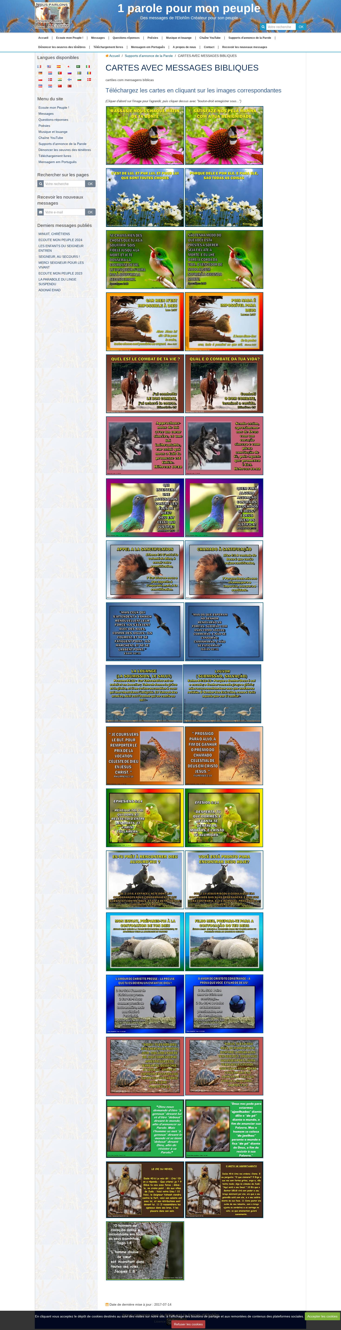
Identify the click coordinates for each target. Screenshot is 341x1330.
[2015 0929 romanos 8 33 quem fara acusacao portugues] (224, 507)
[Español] (60, 66)
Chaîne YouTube (210, 37)
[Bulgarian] (80, 79)
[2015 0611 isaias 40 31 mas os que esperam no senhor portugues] (224, 631)
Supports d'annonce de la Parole (249, 37)
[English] (50, 66)
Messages (98, 37)
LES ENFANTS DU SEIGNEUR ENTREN (61, 248)
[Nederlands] (51, 72)
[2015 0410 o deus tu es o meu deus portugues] (224, 1066)
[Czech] (42, 85)
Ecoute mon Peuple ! (69, 37)
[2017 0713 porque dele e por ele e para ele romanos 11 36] (223, 197)
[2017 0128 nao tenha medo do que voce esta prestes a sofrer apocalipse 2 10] (224, 259)
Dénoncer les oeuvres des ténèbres (62, 47)
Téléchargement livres (108, 47)
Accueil (43, 37)
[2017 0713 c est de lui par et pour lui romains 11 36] (145, 197)
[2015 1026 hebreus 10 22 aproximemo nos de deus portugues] (224, 445)
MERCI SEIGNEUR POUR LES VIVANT (61, 265)
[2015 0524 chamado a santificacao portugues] (224, 569)
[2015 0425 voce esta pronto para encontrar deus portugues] (224, 879)
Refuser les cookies (188, 1324)
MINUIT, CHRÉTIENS (54, 234)
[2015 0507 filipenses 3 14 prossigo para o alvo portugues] (224, 755)
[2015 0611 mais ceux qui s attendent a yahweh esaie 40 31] (145, 631)
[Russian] (71, 72)
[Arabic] (79, 66)
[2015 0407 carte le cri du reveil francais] (145, 1189)
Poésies (153, 37)
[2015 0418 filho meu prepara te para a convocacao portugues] (224, 941)
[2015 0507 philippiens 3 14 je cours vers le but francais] (145, 755)
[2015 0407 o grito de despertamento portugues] (224, 1189)
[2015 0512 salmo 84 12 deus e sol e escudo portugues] (222, 693)
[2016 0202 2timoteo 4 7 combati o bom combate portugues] (224, 383)
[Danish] (90, 79)
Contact (209, 47)
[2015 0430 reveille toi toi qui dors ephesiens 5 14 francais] (145, 817)
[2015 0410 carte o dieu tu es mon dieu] (145, 1066)
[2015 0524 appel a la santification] (145, 569)
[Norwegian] (51, 79)
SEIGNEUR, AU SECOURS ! (59, 256)
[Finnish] (71, 79)
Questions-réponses (126, 37)
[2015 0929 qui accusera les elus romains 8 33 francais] (145, 507)
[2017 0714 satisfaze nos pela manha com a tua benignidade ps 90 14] (224, 135)
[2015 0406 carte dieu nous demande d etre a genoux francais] (145, 1128)
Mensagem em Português (148, 47)
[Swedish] (80, 72)
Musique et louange (179, 37)
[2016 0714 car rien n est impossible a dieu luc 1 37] (145, 321)
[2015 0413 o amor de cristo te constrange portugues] (224, 1004)
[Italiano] (89, 66)
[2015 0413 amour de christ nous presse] (145, 1004)
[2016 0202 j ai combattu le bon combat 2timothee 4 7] (145, 383)
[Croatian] (51, 85)
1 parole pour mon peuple (189, 8)
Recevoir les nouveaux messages (244, 47)
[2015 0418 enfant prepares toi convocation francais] (145, 941)
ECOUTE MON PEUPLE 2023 (60, 273)
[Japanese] (70, 66)
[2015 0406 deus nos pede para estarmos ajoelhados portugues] (224, 1128)
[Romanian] (90, 72)
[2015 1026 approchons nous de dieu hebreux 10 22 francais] (145, 445)
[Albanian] (71, 85)
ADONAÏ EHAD (50, 290)
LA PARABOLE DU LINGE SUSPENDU (57, 282)
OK (301, 26)
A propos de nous (184, 47)
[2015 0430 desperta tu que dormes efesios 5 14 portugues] (224, 817)
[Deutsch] (42, 72)
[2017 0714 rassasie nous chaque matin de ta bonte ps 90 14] (145, 135)
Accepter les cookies (322, 1316)
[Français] (40, 66)
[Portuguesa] (61, 72)
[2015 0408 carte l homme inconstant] (145, 1250)
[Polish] (42, 79)
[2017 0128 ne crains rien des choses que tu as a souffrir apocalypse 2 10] (145, 259)
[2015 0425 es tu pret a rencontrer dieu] (145, 879)
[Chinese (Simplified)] (61, 85)
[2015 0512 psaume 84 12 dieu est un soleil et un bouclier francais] (144, 693)
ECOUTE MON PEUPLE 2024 (60, 240)
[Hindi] (61, 79)
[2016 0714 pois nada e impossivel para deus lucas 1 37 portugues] (224, 321)
